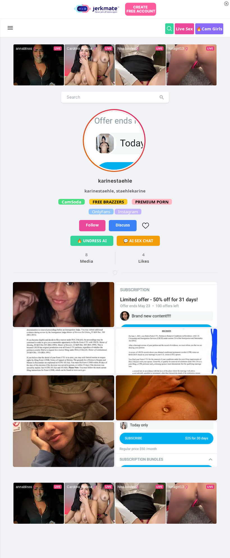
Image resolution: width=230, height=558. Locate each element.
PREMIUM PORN (152, 202)
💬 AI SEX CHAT (138, 240)
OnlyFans (101, 211)
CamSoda (71, 202)
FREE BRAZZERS (108, 202)
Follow (92, 225)
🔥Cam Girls (209, 28)
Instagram (128, 211)
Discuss (123, 225)
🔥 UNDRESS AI (92, 240)
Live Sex (184, 28)
